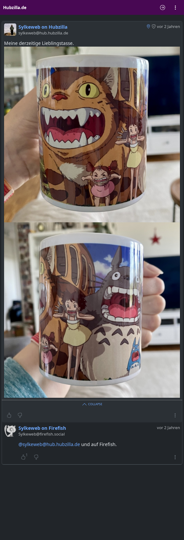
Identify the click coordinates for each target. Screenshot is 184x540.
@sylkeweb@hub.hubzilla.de (49, 444)
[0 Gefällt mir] (9, 415)
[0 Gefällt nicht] (20, 415)
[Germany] (148, 26)
